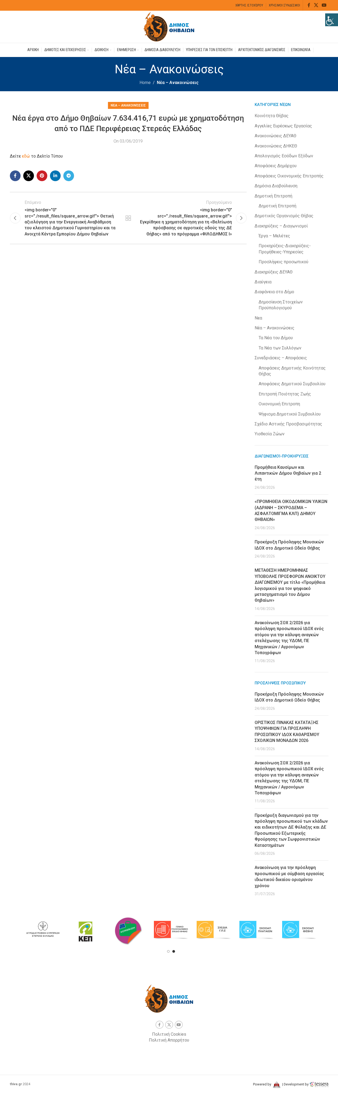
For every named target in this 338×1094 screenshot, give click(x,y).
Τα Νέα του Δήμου (276, 337)
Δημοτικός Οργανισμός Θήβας (284, 215)
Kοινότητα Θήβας (272, 115)
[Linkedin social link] (55, 175)
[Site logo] (169, 26)
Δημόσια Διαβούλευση (276, 185)
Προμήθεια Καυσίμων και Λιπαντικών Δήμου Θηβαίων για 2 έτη (288, 473)
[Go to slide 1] (168, 951)
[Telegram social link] (68, 175)
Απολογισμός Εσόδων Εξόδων (284, 155)
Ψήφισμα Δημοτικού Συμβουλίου (290, 414)
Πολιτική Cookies (169, 1034)
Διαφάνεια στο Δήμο (274, 291)
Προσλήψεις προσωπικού (283, 261)
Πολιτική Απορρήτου (169, 1040)
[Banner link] (42, 930)
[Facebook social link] (309, 5)
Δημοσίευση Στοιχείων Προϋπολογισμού (281, 304)
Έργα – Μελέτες (274, 235)
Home (145, 82)
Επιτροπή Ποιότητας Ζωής (285, 394)
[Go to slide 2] (173, 951)
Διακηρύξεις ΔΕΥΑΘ (274, 272)
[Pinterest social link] (42, 175)
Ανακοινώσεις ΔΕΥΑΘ (275, 135)
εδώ (26, 156)
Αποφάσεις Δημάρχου (276, 165)
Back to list (128, 218)
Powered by (262, 1084)
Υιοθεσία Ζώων (270, 433)
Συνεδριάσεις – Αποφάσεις (281, 357)
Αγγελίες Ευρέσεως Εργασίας (283, 125)
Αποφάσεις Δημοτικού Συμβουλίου (292, 383)
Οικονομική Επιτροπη (279, 403)
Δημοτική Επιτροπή (273, 196)
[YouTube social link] (324, 5)
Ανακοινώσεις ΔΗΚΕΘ (276, 145)
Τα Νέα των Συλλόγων (280, 347)
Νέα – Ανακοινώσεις (178, 82)
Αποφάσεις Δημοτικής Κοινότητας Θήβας (292, 370)
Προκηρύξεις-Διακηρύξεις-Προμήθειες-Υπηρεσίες (285, 248)
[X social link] (316, 5)
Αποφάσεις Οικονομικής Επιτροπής (289, 175)
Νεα (258, 318)
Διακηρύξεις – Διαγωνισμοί (281, 225)
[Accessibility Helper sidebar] (331, 19)
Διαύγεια (263, 281)
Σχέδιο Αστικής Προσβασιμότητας (288, 423)
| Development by (295, 1084)
